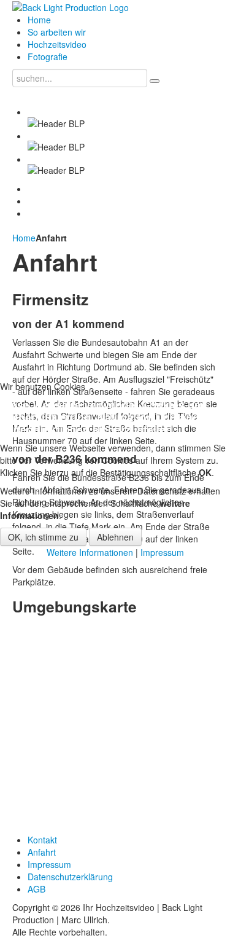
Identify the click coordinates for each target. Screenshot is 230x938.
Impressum (162, 552)
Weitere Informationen (90, 552)
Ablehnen (115, 537)
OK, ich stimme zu (43, 537)
